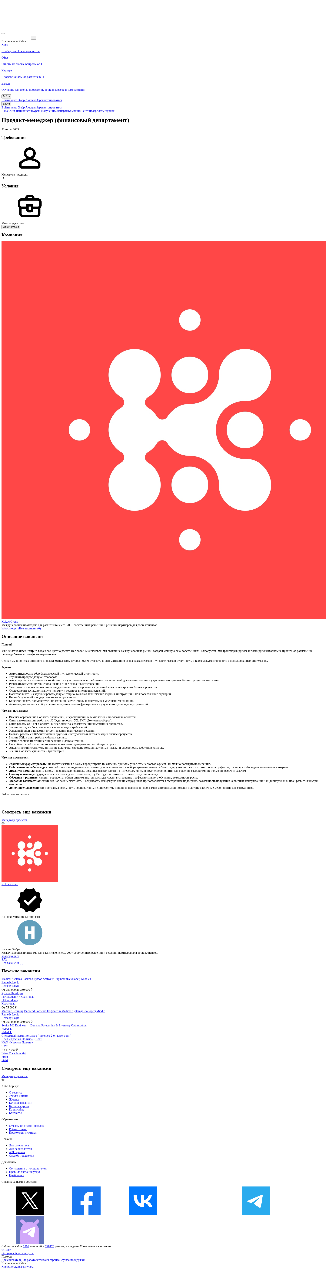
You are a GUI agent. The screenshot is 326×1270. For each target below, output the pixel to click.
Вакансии (8, 110)
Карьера (20, 1266)
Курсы (29, 1266)
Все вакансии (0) (30, 628)
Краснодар (27, 996)
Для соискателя (19, 1145)
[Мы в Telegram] (256, 1213)
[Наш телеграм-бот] (30, 1242)
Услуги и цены (18, 1095)
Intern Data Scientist (14, 1053)
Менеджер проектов (15, 820)
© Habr (6, 1249)
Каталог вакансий (20, 1102)
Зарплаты (98, 110)
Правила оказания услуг (24, 1171)
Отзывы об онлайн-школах (26, 1125)
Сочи (38, 1039)
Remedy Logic (10, 982)
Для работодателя (20, 1148)
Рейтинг (87, 110)
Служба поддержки (21, 1155)
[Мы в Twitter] (30, 1213)
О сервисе (15, 1092)
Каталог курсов (19, 1106)
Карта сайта (16, 1109)
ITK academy (10, 996)
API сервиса (17, 1152)
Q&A (11, 1266)
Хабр (5, 1266)
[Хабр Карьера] (16, 37)
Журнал (110, 110)
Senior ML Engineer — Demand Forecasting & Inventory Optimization (44, 1025)
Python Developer (12, 993)
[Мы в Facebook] (86, 1213)
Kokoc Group (10, 621)
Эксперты (61, 110)
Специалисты (23, 110)
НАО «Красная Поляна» (17, 1039)
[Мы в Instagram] (199, 1213)
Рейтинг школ (18, 1129)
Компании (75, 110)
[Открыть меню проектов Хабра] (3, 33)
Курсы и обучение (43, 110)
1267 (26, 1246)
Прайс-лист (16, 1175)
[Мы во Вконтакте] (143, 1213)
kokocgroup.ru (10, 628)
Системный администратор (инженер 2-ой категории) (36, 1035)
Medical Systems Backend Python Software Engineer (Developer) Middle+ (46, 979)
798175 (49, 1246)
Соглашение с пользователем (28, 1168)
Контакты (15, 1112)
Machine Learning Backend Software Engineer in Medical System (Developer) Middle (53, 1011)
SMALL (7, 1028)
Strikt (5, 1056)
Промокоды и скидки (23, 1132)
